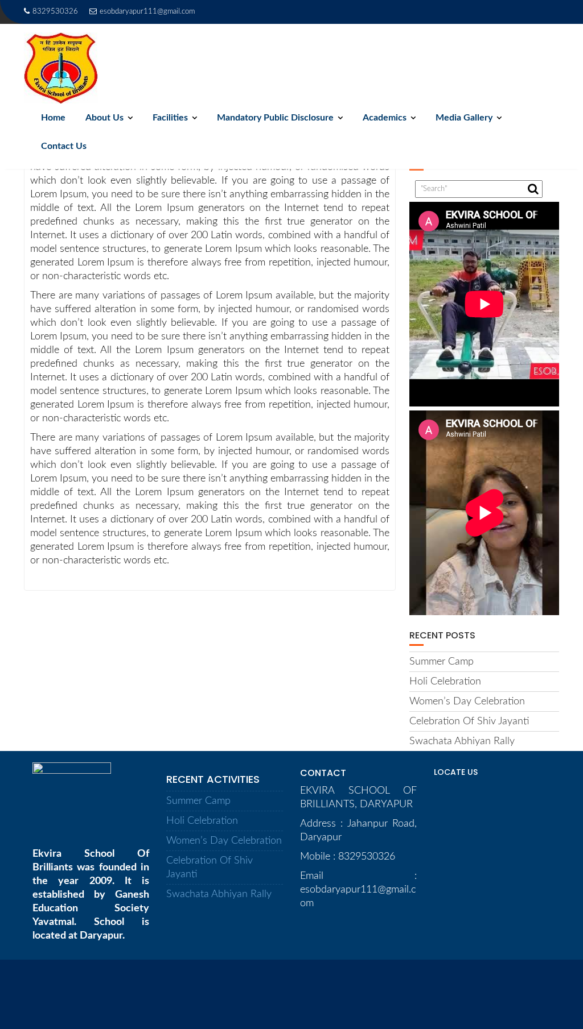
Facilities (170, 117)
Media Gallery (464, 117)
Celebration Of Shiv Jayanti (469, 721)
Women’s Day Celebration (467, 701)
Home (53, 117)
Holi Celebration (445, 682)
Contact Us (64, 146)
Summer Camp (441, 662)
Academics (385, 117)
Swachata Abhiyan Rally (462, 741)
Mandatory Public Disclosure (275, 117)
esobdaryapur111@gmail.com (147, 11)
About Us (104, 117)
